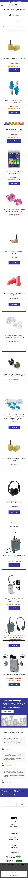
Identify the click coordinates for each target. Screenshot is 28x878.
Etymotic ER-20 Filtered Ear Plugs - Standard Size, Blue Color (14, 101)
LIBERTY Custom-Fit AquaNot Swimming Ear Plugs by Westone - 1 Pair (14, 210)
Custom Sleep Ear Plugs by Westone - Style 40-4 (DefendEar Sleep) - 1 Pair (14, 336)
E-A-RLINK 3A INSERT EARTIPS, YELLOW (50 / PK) (14, 59)
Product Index (14, 828)
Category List (14, 829)
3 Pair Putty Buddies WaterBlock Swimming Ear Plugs (14, 172)
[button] (14, 27)
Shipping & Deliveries (14, 837)
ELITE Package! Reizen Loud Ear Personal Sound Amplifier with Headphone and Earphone (14, 637)
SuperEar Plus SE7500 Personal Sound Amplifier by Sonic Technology (14, 599)
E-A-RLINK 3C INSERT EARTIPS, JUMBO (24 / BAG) (14, 459)
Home (4, 9)
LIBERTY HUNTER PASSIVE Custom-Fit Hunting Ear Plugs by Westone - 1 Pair (14, 375)
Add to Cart (14, 70)
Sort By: (13, 21)
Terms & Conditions (14, 826)
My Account (14, 845)
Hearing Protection (11, 10)
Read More (7, 711)
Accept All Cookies (14, 875)
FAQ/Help (14, 835)
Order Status (14, 849)
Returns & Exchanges (14, 839)
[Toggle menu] (2, 5)
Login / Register (14, 847)
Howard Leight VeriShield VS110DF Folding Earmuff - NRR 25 (14, 502)
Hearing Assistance (20, 9)
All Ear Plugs (20, 10)
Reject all (14, 872)
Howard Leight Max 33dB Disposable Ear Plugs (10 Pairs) (14, 294)
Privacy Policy (14, 824)
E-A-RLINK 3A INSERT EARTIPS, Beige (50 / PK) (14, 252)
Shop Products (10, 9)
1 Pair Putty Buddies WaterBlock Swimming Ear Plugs (14, 130)
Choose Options (14, 141)
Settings (14, 869)
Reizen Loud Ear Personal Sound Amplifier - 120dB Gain (14, 556)
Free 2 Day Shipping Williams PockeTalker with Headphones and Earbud (14, 675)
